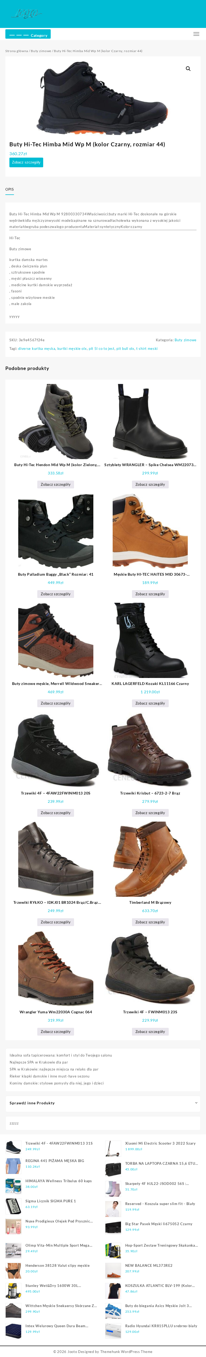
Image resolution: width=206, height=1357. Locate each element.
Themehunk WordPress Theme (126, 1351)
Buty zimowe (41, 51)
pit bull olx (125, 348)
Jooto (72, 1351)
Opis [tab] (9, 189)
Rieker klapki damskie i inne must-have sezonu (50, 1076)
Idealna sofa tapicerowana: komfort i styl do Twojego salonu (61, 1055)
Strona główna (16, 51)
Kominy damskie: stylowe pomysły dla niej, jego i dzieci (57, 1083)
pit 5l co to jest (102, 348)
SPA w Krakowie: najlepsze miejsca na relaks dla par (54, 1069)
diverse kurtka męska (36, 348)
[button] (188, 69)
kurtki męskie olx (72, 348)
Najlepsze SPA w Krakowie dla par (39, 1062)
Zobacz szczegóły (26, 162)
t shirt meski (147, 348)
